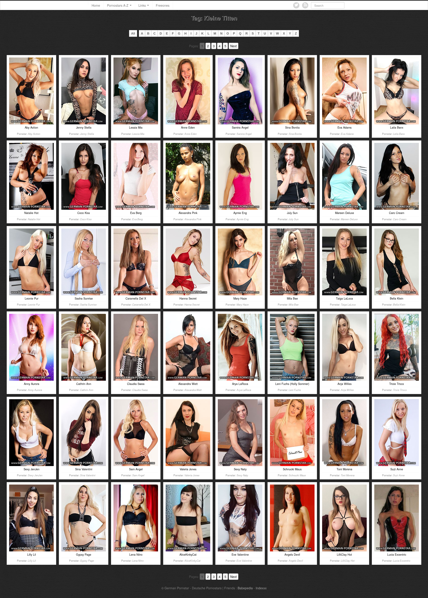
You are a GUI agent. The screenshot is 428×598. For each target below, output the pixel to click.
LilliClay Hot (347, 560)
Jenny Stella (87, 134)
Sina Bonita (295, 134)
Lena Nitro (138, 560)
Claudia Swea (140, 390)
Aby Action (34, 134)
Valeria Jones (192, 475)
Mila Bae (293, 304)
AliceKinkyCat (192, 560)
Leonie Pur (34, 304)
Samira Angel (244, 134)
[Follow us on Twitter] (296, 5)
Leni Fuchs (295, 390)
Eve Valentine (244, 560)
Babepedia (245, 588)
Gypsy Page (87, 560)
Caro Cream (399, 219)
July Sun (293, 219)
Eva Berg (137, 219)
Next (233, 46)
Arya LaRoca (244, 390)
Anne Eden (190, 134)
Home (96, 5)
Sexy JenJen (35, 475)
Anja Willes (347, 390)
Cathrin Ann (86, 390)
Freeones (162, 5)
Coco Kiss (86, 219)
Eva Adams (347, 134)
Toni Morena (347, 475)
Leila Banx (399, 134)
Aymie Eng (243, 219)
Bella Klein (399, 304)
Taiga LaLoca (348, 304)
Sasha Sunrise (88, 304)
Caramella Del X (141, 304)
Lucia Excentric (401, 560)
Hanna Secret (192, 304)
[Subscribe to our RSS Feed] (305, 5)
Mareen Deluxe (349, 219)
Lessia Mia (138, 134)
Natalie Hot (34, 219)
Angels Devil (296, 560)
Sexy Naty (242, 475)
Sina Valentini (87, 475)
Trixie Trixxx (400, 390)
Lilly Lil (32, 560)
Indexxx (261, 588)
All (133, 33)
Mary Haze (243, 304)
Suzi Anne (399, 475)
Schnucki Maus (297, 475)
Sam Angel (138, 475)
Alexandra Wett (193, 390)
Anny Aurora (35, 390)
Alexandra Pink (193, 219)
